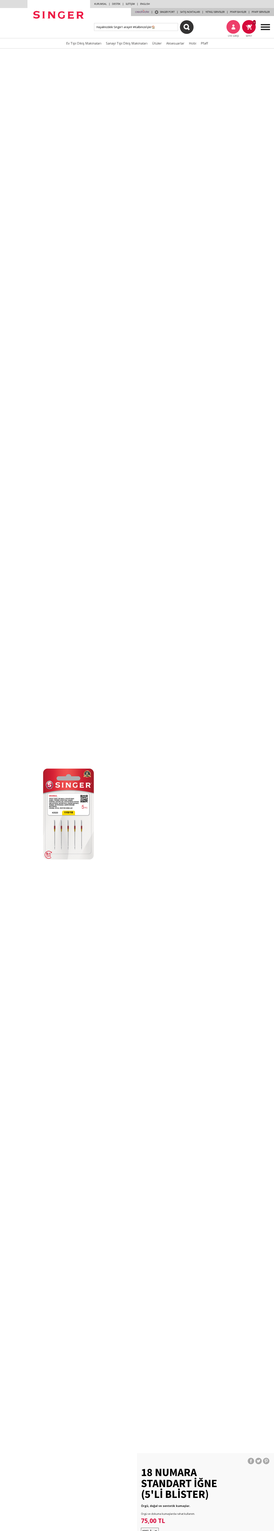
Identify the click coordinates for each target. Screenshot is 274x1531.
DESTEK (116, 4)
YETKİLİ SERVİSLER (215, 12)
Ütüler (157, 43)
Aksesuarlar (175, 43)
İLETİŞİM (130, 4)
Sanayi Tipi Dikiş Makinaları (126, 43)
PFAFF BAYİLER (238, 12)
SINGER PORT (167, 12)
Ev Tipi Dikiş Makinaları (83, 43)
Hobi (192, 43)
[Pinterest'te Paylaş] (266, 1461)
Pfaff (204, 43)
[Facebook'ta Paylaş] (251, 1461)
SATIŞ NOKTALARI (190, 12)
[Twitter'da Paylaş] (258, 1461)
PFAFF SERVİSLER (261, 12)
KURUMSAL (100, 4)
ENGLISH (145, 4)
